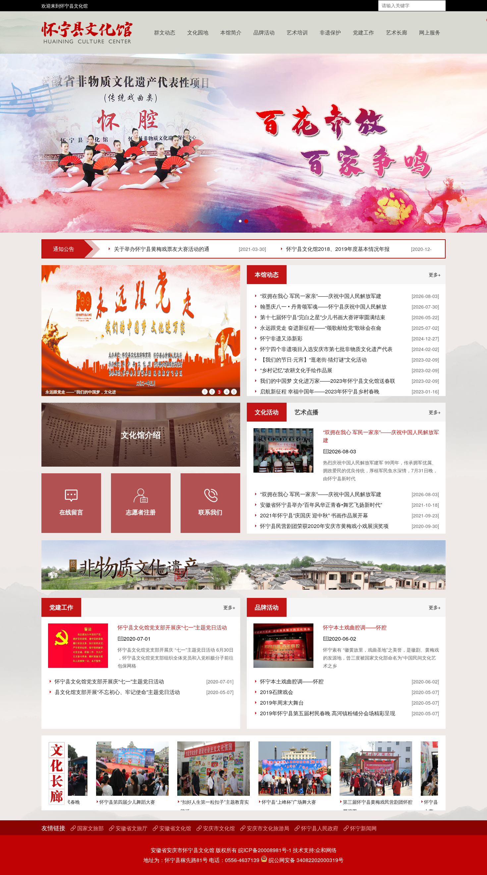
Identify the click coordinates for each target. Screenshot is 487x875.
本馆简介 (231, 32)
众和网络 (326, 850)
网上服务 (429, 32)
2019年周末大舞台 (282, 702)
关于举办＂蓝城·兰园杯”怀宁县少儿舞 (158, 249)
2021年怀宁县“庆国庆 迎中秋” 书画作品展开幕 (314, 515)
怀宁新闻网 (360, 828)
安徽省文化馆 (172, 828)
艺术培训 (297, 32)
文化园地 (197, 32)
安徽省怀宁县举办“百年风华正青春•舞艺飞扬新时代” (321, 504)
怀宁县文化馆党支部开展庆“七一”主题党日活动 (172, 627)
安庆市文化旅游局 (264, 828)
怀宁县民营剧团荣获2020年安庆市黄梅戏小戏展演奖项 (324, 526)
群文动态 (164, 32)
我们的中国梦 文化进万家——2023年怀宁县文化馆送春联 (327, 380)
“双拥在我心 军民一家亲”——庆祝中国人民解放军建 (320, 296)
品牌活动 (264, 32)
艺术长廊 (396, 32)
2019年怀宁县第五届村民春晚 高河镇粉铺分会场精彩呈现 (327, 713)
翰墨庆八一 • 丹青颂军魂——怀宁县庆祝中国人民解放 (323, 306)
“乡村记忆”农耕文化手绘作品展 (296, 370)
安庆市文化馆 (215, 828)
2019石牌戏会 (276, 692)
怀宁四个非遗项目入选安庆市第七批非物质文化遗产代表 (326, 349)
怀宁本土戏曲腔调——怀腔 (355, 627)
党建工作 (363, 32)
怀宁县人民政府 (316, 828)
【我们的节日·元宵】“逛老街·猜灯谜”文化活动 (313, 359)
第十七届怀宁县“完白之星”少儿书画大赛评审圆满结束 (322, 317)
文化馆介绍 (141, 434)
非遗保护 (330, 32)
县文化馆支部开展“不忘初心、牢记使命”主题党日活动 (117, 692)
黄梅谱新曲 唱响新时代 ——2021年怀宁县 (82, 392)
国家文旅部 (87, 828)
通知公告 (63, 249)
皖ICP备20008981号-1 (265, 850)
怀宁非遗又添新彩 (281, 338)
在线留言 (71, 501)
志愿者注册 (141, 501)
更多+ (435, 274)
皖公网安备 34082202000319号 (305, 860)
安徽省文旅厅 (128, 828)
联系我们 (210, 501)
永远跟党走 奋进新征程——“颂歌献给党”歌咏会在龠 (320, 327)
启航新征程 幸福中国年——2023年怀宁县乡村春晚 (319, 391)
